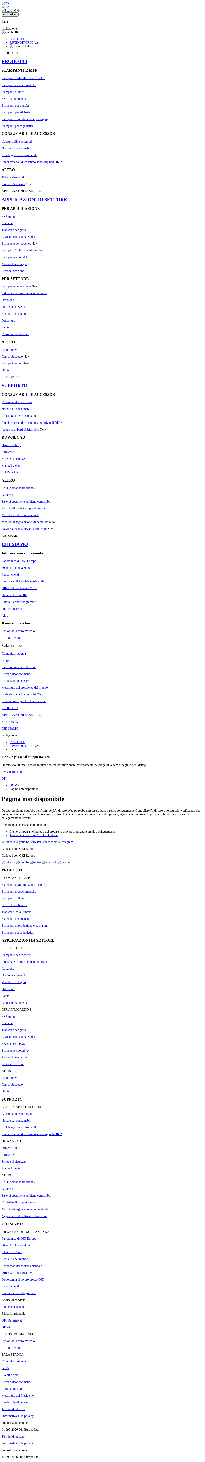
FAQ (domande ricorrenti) (18, 488)
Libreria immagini (13, 1388)
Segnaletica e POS (13, 1043)
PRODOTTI (14, 61)
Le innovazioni (11, 637)
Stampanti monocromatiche (19, 85)
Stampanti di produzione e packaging (25, 119)
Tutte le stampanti (13, 177)
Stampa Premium (12, 363)
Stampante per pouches (16, 243)
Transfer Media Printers (16, 912)
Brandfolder (9, 349)
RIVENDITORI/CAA (24, 42)
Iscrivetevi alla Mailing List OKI (22, 694)
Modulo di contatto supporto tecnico (24, 508)
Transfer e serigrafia (14, 230)
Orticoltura (8, 320)
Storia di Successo (13, 184)
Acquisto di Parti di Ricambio (20, 429)
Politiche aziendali (13, 1306)
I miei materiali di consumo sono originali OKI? (32, 162)
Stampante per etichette (16, 286)
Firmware (8, 452)
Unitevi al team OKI (14, 595)
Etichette (7, 223)
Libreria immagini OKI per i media (24, 701)
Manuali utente (11, 465)
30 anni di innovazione (16, 567)
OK (4, 778)
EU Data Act (10, 472)
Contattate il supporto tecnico (20, 1202)
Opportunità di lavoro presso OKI (23, 1279)
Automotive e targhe (14, 264)
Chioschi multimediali (15, 334)
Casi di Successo (12, 356)
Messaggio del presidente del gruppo (25, 687)
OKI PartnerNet (12, 608)
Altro (5, 615)
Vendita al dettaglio (14, 313)
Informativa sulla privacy (18, 1416)
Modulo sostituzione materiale (20, 515)
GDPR (6, 1327)
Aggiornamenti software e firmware (24, 528)
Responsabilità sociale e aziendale (23, 581)
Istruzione (8, 300)
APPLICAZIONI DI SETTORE (34, 199)
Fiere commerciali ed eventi (19, 667)
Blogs (5, 660)
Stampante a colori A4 (16, 257)
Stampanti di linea (13, 92)
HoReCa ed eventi (13, 306)
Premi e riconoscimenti (16, 674)
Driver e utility (11, 1147)
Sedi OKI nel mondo (15, 1259)
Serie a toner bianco (14, 98)
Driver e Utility (11, 445)
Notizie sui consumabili (16, 148)
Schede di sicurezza (14, 458)
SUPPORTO (15, 385)
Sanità (5, 327)
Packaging (8, 216)
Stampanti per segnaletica (18, 126)
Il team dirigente (12, 1252)
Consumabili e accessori (17, 141)
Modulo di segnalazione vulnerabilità (25, 522)
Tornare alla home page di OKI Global (34, 835)
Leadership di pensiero (16, 680)
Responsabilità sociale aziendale (22, 1266)
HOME (14, 785)
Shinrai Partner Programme (19, 602)
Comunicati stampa (14, 653)
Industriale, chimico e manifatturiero (24, 293)
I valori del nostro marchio (18, 631)
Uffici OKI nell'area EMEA (19, 588)
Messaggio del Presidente (18, 1395)
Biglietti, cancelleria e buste (19, 236)
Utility (6, 370)
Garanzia (7, 494)
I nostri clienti (10, 574)
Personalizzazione (13, 271)
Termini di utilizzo (13, 1409)
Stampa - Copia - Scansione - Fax (23, 250)
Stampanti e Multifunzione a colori (23, 78)
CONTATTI (17, 39)
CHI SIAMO (15, 544)
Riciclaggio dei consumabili (19, 155)
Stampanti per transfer (15, 105)
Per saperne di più (13, 771)
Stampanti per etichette (16, 112)
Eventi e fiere (10, 1375)
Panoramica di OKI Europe (19, 561)
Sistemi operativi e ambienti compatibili (26, 501)
